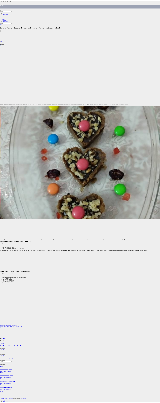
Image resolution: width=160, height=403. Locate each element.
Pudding (4, 20)
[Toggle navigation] (0, 10)
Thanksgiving (5, 21)
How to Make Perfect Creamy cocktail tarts (8, 325)
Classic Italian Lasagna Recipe (6, 387)
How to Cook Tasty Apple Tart (6, 351)
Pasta (3, 17)
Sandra (2, 41)
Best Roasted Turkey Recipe (6, 369)
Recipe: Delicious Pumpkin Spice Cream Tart (9, 358)
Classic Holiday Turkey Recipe (6, 375)
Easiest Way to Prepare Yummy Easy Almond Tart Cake (11, 326)
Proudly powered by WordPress (6, 398)
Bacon (3, 15)
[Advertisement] (80, 94)
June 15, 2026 (3, 371)
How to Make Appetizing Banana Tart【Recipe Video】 (12, 345)
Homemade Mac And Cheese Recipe (7, 381)
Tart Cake (2, 24)
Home (3, 400)
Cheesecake (4, 16)
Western (1, 366)
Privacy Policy (5, 14)
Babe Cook (2, 5)
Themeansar (23, 398)
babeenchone (8, 371)
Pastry (3, 19)
